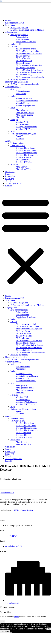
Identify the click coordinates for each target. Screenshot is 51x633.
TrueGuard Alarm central (26, 150)
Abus (12, 108)
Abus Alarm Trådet (24, 169)
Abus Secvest (21, 167)
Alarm (7, 141)
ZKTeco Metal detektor (25, 68)
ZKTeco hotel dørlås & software (29, 72)
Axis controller (22, 37)
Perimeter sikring (17, 143)
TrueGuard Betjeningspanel (27, 155)
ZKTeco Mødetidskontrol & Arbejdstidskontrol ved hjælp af (29, 52)
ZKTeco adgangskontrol (26, 49)
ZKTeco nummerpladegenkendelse (30, 77)
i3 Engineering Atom (19, 27)
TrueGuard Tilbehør (24, 162)
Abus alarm (15, 164)
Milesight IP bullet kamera (26, 127)
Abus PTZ (20, 117)
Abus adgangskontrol (19, 79)
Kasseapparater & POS (14, 23)
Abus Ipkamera (22, 110)
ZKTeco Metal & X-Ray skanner (29, 70)
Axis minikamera (23, 91)
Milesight (14, 119)
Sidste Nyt (9, 179)
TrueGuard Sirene (23, 160)
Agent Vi (19, 136)
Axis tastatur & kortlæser (26, 42)
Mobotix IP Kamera (24, 98)
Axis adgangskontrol (19, 34)
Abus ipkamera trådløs (25, 112)
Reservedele (10, 176)
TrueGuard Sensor (23, 157)
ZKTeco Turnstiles (23, 58)
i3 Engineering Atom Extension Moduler (27, 30)
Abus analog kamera (24, 115)
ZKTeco (13, 46)
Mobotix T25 (15, 44)
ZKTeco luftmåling (24, 75)
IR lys (12, 131)
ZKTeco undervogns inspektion (29, 65)
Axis (12, 89)
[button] (25, 240)
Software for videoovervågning (23, 134)
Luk (2, 621)
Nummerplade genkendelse (16, 82)
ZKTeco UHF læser (24, 60)
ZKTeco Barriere (23, 63)
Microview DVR (23, 124)
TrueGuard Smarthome (25, 148)
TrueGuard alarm (17, 145)
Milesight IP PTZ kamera (26, 129)
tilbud (16, 617)
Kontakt (8, 186)
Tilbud (8, 181)
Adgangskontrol (12, 32)
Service (8, 174)
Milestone (20, 138)
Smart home (10, 25)
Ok (48, 629)
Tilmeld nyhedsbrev (13, 183)
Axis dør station (22, 39)
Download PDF (7, 493)
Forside (8, 20)
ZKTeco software (23, 56)
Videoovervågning (13, 86)
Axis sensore (21, 93)
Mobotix (14, 96)
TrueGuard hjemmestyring (26, 153)
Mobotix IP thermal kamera (27, 101)
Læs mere (5, 632)
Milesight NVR (22, 122)
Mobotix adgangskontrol (26, 105)
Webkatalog (10, 171)
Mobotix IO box (22, 103)
